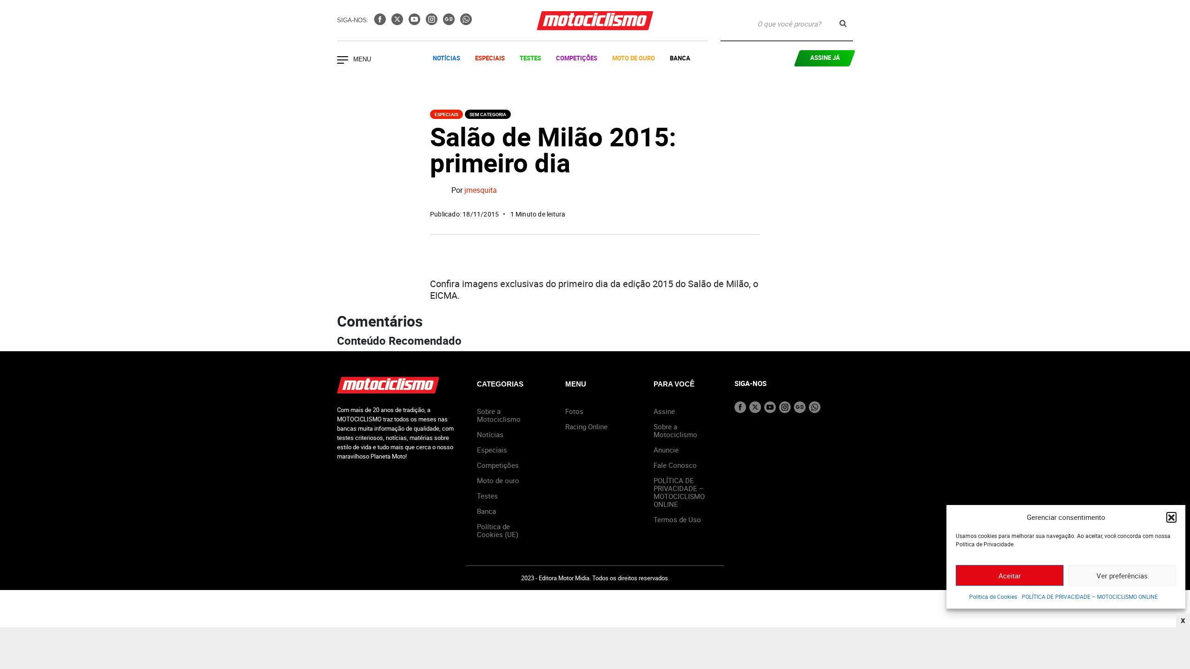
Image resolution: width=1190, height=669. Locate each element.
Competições (576, 58)
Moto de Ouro (633, 58)
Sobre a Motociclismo (499, 415)
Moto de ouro (498, 480)
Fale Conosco (675, 465)
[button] (1171, 517)
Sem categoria (487, 114)
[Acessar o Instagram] (432, 22)
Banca (680, 58)
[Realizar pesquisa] (843, 23)
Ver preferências (1122, 575)
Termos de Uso (677, 519)
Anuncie (666, 449)
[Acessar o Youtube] (415, 22)
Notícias (446, 58)
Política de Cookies (993, 596)
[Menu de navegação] (342, 61)
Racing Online (586, 426)
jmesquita (480, 190)
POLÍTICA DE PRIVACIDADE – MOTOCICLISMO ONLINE (1090, 596)
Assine (664, 411)
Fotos (574, 411)
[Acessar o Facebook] (381, 22)
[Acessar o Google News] (449, 22)
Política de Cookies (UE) (497, 530)
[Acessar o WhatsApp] (466, 22)
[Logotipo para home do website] (595, 21)
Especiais (490, 58)
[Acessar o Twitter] (398, 22)
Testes (530, 58)
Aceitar (1009, 575)
